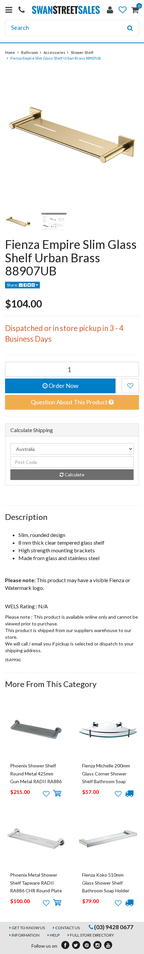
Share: (13, 284)
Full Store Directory (92, 935)
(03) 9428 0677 (113, 927)
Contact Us (67, 927)
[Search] (130, 28)
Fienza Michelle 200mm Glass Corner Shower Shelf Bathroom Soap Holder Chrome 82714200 (106, 781)
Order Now (63, 385)
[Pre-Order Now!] (129, 793)
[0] (135, 11)
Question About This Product (70, 402)
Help (55, 935)
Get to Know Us (28, 927)
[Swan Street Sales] (66, 9)
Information (26, 935)
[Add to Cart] (57, 793)
